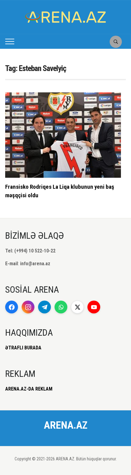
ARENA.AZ (65, 425)
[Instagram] (28, 307)
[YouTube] (93, 307)
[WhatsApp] (61, 307)
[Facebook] (11, 307)
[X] (77, 307)
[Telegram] (44, 307)
